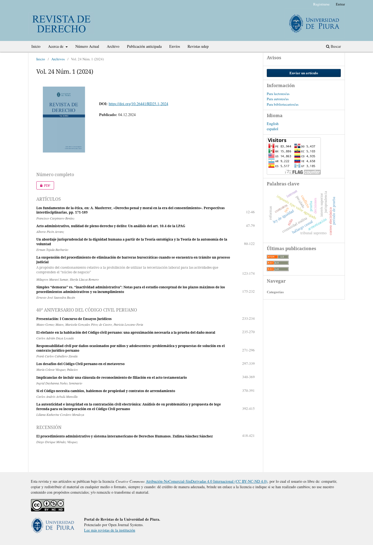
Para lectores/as (278, 93)
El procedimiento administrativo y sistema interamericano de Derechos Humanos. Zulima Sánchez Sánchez (124, 436)
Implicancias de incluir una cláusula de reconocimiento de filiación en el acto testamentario (111, 377)
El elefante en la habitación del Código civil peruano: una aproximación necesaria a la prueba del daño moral (125, 332)
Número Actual (87, 46)
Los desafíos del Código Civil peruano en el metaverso (80, 364)
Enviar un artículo (303, 72)
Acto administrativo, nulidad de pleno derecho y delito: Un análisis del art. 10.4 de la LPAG (110, 226)
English (273, 123)
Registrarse (321, 4)
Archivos (58, 59)
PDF (43, 185)
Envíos (174, 46)
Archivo (113, 46)
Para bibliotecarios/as (282, 104)
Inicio (35, 46)
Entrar (340, 4)
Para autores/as (278, 98)
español (272, 128)
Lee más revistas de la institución (109, 530)
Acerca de (56, 46)
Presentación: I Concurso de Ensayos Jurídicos (74, 318)
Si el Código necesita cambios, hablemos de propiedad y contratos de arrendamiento (105, 391)
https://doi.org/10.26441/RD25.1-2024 (138, 103)
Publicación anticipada (144, 46)
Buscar (335, 46)
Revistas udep (198, 46)
